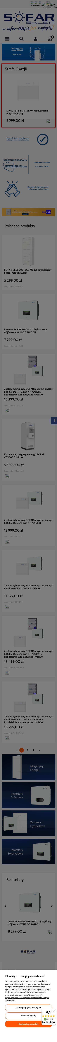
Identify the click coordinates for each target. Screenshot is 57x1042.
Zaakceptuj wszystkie (28, 1024)
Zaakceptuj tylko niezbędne (28, 1007)
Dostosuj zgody (28, 1016)
